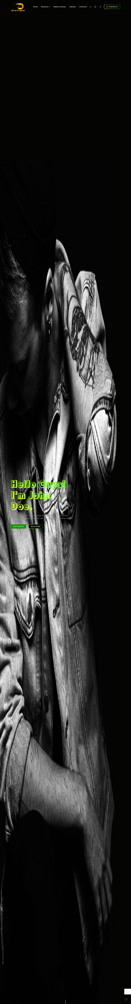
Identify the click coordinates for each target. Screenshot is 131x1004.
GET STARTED (18, 526)
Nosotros (44, 7)
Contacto (83, 7)
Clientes (72, 7)
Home (35, 7)
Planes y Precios (59, 7)
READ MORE (35, 526)
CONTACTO (113, 7)
